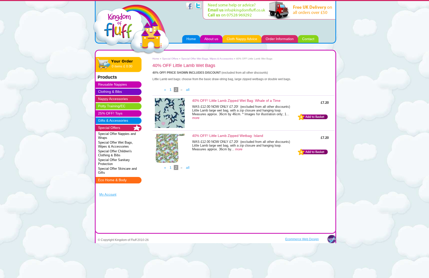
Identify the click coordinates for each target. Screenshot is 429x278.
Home (155, 58)
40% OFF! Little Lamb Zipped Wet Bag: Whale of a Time (236, 101)
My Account (107, 194)
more (195, 118)
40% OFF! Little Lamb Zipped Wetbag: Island (227, 136)
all (187, 90)
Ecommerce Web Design (302, 239)
